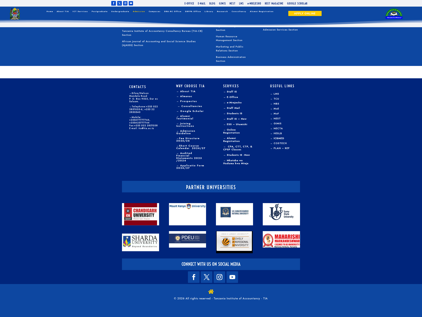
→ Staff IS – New (235, 119)
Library (209, 11)
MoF (276, 113)
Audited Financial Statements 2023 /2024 (189, 156)
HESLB (278, 133)
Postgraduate (100, 11)
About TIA (63, 11)
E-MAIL (202, 3)
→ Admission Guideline (185, 132)
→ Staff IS (230, 91)
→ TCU (274, 99)
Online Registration (231, 131)
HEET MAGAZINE (274, 3)
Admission (139, 11)
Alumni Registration (262, 11)
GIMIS (222, 3)
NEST (233, 3)
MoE (276, 108)
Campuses (155, 11)
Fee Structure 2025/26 (188, 139)
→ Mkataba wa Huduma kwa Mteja (235, 162)
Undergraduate (120, 11)
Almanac (185, 96)
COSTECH (280, 143)
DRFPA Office (193, 11)
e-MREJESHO (254, 3)
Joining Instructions (185, 125)
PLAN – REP (282, 148)
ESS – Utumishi (237, 124)
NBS (276, 104)
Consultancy (239, 11)
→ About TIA (186, 91)
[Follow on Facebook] (113, 3)
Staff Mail (233, 108)
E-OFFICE (189, 3)
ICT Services (80, 11)
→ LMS (274, 94)
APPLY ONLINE (305, 13)
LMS (241, 3)
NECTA (278, 128)
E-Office (232, 97)
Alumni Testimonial (184, 117)
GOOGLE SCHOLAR (297, 3)
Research (222, 11)
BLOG (212, 3)
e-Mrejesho (234, 102)
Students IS (234, 113)
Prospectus (188, 101)
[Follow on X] (119, 3)
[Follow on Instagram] (125, 3)
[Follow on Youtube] (131, 3)
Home (49, 11)
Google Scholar (191, 111)
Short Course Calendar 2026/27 (191, 147)
